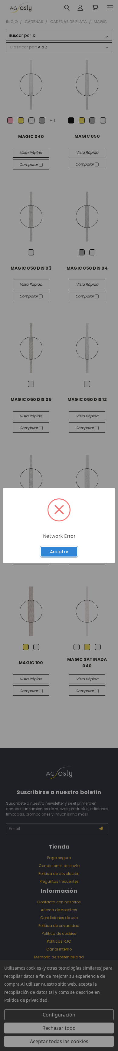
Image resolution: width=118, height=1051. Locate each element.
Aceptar (59, 551)
